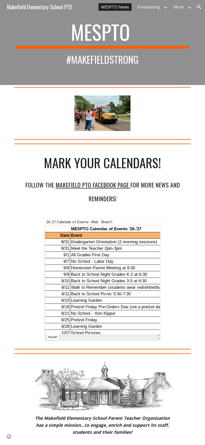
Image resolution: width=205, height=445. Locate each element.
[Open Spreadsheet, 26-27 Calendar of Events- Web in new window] (151, 224)
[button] (199, 7)
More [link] (179, 7)
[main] (102, 42)
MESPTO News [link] (115, 7)
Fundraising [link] (149, 7)
